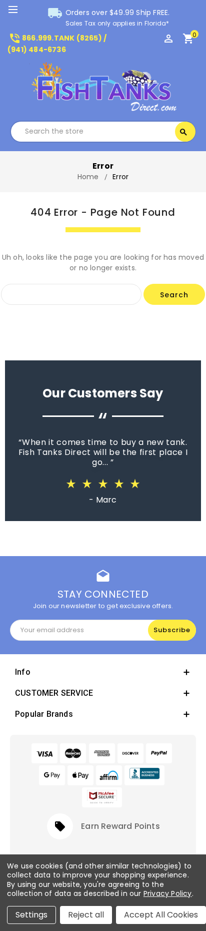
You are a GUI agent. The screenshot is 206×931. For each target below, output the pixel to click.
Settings (32, 914)
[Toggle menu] (18, 10)
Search (183, 132)
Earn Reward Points (120, 826)
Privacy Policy (168, 893)
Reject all (86, 914)
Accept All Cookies (161, 914)
